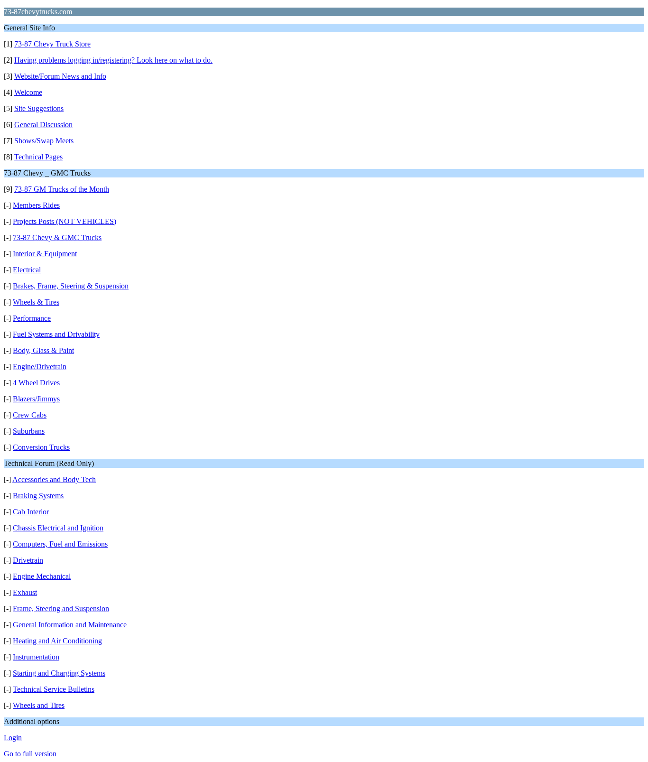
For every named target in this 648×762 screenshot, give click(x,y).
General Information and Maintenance (70, 625)
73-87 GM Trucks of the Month (61, 189)
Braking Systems (38, 496)
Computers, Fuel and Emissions (60, 544)
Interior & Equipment (45, 254)
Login (13, 738)
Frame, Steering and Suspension (61, 608)
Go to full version (30, 754)
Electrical (27, 270)
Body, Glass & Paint (43, 350)
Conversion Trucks (41, 447)
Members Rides (36, 205)
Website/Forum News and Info (60, 76)
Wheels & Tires (36, 302)
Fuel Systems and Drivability (56, 334)
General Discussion (43, 125)
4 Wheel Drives (36, 383)
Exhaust (25, 592)
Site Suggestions (39, 108)
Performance (32, 318)
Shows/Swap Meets (44, 141)
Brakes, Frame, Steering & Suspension (71, 286)
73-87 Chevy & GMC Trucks (57, 237)
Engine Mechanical (42, 576)
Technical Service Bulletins (53, 689)
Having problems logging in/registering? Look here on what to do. (113, 60)
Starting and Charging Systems (59, 673)
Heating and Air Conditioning (57, 641)
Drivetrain (28, 560)
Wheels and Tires (39, 705)
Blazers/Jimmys (36, 399)
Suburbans (29, 431)
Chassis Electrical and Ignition (58, 528)
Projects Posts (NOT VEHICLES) (64, 221)
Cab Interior (31, 512)
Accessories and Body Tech (54, 479)
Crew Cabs (29, 415)
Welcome (28, 92)
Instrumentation (36, 657)
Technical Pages (38, 157)
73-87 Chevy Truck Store (52, 44)
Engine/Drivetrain (39, 366)
